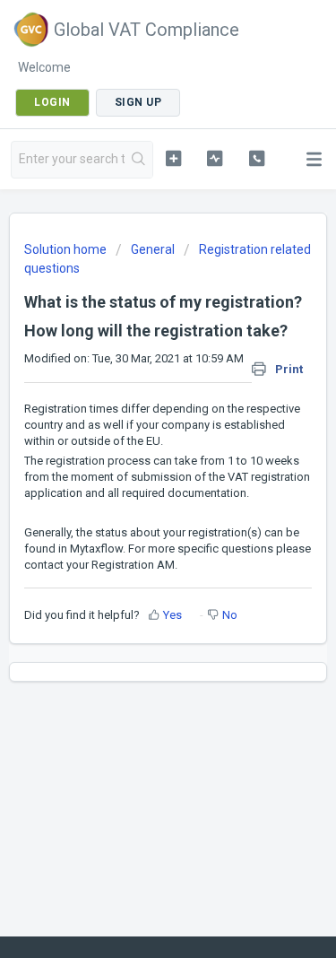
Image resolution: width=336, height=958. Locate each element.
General (153, 249)
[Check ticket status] (214, 158)
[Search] (138, 160)
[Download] (135, 466)
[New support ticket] (173, 158)
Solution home (66, 249)
